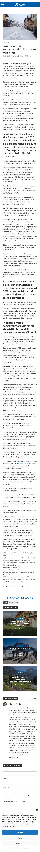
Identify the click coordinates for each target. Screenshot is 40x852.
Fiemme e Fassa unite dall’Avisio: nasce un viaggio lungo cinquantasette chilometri (20, 678)
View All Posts (32, 698)
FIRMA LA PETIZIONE (20, 597)
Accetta (20, 832)
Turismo (6, 43)
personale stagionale (23, 463)
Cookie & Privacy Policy (23, 848)
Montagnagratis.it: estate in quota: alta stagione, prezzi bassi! (20, 623)
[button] (37, 810)
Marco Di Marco (18, 56)
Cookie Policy (12, 848)
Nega (20, 838)
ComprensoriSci (13, 602)
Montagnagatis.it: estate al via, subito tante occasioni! (20, 650)
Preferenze (20, 843)
